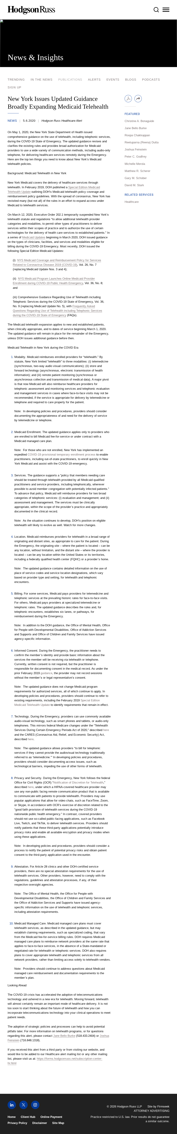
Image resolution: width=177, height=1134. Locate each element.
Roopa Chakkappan (137, 135)
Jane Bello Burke (64, 1035)
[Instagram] (35, 1108)
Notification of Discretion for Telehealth (78, 782)
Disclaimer (39, 1123)
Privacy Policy (17, 1123)
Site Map (58, 1123)
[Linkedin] (12, 1108)
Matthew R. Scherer (137, 171)
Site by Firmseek (158, 1106)
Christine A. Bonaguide (139, 121)
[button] (138, 98)
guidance (46, 673)
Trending (16, 79)
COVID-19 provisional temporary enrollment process (61, 454)
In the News (42, 79)
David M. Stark (134, 185)
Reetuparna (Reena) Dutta (142, 142)
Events (112, 79)
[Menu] (166, 9)
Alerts (94, 79)
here (106, 730)
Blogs (130, 79)
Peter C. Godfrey (136, 156)
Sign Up (14, 87)
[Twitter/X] (23, 1108)
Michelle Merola (135, 164)
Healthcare (132, 202)
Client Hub (28, 1117)
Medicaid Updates (33, 237)
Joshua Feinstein (136, 149)
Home (12, 1117)
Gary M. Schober (136, 178)
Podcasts (151, 79)
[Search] (156, 9)
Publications (70, 79)
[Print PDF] (128, 98)
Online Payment (51, 1117)
